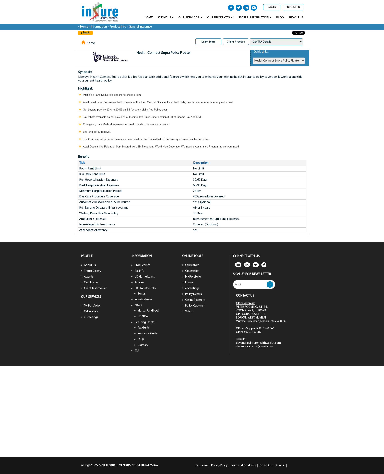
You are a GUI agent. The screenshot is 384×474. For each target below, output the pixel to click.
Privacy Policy (219, 465)
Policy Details (193, 294)
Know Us (164, 17)
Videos (189, 311)
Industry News (143, 299)
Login (271, 7)
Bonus (141, 293)
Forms (189, 282)
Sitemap (280, 465)
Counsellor (192, 271)
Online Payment (195, 300)
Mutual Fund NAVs (149, 310)
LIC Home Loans (145, 276)
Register (293, 7)
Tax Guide (144, 327)
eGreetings (91, 317)
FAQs (141, 339)
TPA (137, 351)
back (86, 32)
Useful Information (253, 17)
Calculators (91, 311)
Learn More (208, 41)
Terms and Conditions (243, 465)
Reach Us (296, 17)
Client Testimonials (95, 288)
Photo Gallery (92, 271)
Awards (88, 276)
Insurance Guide (148, 333)
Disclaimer (202, 465)
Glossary (143, 345)
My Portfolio (92, 305)
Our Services (189, 17)
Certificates (91, 282)
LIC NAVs (143, 316)
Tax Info (139, 271)
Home (148, 17)
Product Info (143, 265)
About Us (90, 265)
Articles (139, 282)
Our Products (219, 17)
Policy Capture (194, 305)
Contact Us (266, 465)
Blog (280, 17)
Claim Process (236, 41)
